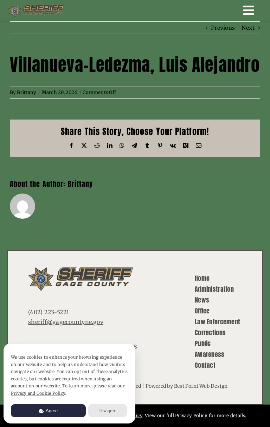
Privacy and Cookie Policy (38, 393)
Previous (223, 27)
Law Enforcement (217, 321)
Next (248, 27)
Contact (205, 365)
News (202, 300)
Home (202, 278)
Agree (51, 410)
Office (202, 311)
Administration (214, 289)
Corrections (210, 332)
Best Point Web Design (200, 386)
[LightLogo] (36, 7)
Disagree (107, 410)
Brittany (26, 92)
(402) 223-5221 (48, 312)
